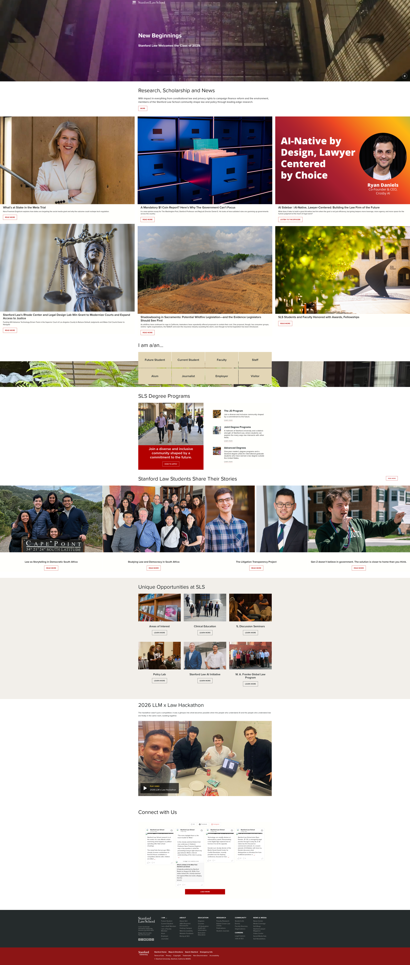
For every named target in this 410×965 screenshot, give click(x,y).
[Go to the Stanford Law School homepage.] (151, 2)
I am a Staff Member (168, 926)
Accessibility (214, 956)
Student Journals (222, 931)
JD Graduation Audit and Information (203, 928)
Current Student (167, 924)
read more (392, 478)
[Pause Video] (404, 76)
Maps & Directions (175, 952)
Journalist (164, 939)
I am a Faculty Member (166, 930)
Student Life (239, 921)
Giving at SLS (184, 936)
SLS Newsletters (259, 939)
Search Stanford (191, 952)
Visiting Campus (186, 928)
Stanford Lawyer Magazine (259, 930)
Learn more (228, 420)
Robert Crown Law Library (223, 925)
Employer (164, 936)
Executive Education (201, 934)
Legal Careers (240, 936)
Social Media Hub (259, 936)
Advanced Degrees (235, 447)
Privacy (168, 956)
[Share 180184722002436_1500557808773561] (172, 863)
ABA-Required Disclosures (185, 925)
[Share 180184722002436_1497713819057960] (262, 859)
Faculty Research (222, 921)
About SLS (183, 921)
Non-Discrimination (200, 956)
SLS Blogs (257, 926)
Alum (163, 933)
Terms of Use (159, 956)
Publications (221, 928)
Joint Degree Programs (237, 427)
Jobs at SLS (239, 939)
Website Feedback (186, 933)
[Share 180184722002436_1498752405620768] (232, 861)
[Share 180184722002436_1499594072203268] (202, 885)
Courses (201, 924)
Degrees (201, 921)
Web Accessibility (186, 931)
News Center (258, 921)
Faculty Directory (241, 926)
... (154, 859)
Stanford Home (160, 952)
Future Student (166, 921)
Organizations (240, 929)
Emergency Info (206, 952)
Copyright (177, 956)
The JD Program (233, 410)
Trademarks (187, 956)
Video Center (258, 933)
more (142, 108)
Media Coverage (259, 924)
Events (237, 924)
